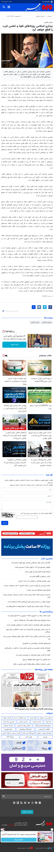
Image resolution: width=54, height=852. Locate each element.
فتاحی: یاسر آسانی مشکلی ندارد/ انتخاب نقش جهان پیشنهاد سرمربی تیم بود (27, 637)
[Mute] (33, 345)
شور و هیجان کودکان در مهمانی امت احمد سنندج (34, 581)
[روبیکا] (25, 803)
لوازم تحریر (33, 718)
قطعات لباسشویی (44, 729)
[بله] (36, 803)
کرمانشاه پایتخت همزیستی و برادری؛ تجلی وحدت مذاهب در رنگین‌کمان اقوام (27, 649)
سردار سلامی (35, 322)
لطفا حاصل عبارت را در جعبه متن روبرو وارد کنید (36, 513)
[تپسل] (3, 331)
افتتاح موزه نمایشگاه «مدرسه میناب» (38, 590)
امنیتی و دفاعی (40, 16)
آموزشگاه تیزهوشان (25, 729)
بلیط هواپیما (8, 729)
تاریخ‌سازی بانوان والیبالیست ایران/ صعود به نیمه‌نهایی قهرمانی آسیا (28, 625)
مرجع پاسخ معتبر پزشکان (43, 725)
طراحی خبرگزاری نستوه (42, 848)
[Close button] (52, 829)
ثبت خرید (14, 344)
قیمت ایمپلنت (7, 725)
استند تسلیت (37, 721)
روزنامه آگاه (10, 737)
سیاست (49, 16)
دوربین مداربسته (8, 721)
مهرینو (45, 737)
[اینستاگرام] (32, 803)
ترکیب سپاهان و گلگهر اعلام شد (40, 576)
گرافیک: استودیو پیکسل (24, 848)
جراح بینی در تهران (45, 718)
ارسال (5, 523)
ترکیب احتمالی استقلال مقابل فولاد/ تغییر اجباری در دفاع (32, 664)
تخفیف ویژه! (19, 839)
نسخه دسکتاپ (27, 812)
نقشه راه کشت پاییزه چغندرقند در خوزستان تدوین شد (33, 655)
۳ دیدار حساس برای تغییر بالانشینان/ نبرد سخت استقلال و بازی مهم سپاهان (28, 630)
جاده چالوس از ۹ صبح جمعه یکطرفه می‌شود (36, 659)
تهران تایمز (28, 737)
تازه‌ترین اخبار (47, 558)
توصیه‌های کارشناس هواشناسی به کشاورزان (36, 643)
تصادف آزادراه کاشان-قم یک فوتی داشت (37, 572)
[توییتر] (28, 803)
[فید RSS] (21, 803)
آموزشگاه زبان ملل (29, 733)
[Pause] (30, 345)
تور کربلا (48, 721)
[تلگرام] (39, 803)
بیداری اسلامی (46, 322)
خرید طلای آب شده (20, 718)
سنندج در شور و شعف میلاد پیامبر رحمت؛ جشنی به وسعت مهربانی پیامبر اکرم (26, 595)
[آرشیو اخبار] (17, 803)
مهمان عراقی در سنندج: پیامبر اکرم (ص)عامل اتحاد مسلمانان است (29, 602)
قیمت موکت (7, 718)
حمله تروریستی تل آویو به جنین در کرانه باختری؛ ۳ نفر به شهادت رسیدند (27, 585)
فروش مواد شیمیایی (23, 725)
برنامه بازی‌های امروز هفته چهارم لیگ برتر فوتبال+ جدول (32, 620)
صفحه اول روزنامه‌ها (44, 669)
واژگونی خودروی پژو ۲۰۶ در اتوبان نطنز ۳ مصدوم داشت (32, 567)
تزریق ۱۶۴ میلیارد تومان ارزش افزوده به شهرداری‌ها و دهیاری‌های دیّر (28, 606)
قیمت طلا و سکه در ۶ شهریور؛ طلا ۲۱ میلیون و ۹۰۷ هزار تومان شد (29, 615)
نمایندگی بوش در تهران (44, 733)
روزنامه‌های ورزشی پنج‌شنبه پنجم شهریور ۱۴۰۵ (35, 708)
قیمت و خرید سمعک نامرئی (11, 733)
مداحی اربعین (23, 721)
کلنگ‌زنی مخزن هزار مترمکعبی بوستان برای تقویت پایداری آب (30, 562)
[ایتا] (14, 803)
